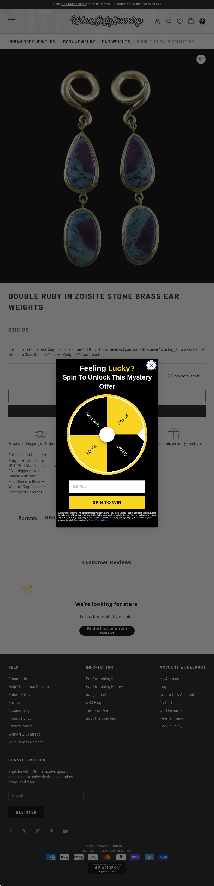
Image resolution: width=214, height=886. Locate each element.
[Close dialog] (151, 365)
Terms (105, 519)
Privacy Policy (94, 519)
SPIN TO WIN (107, 502)
